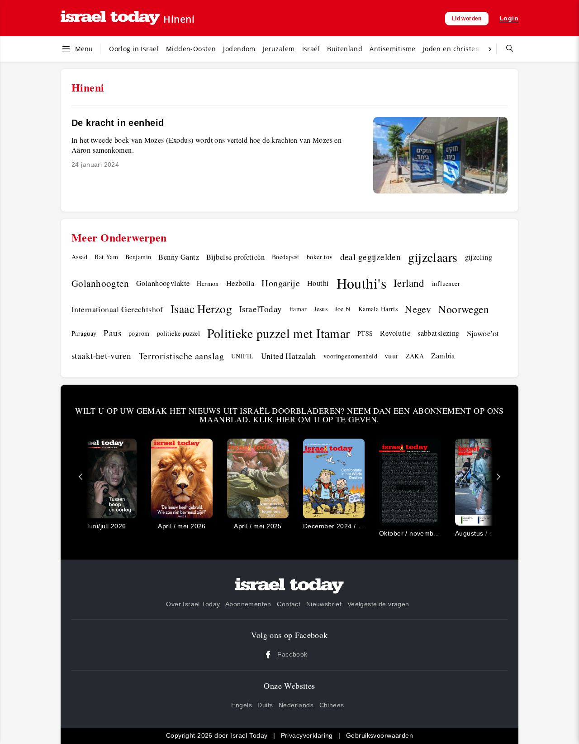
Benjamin (138, 256)
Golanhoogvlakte (163, 283)
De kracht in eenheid (117, 123)
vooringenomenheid (350, 356)
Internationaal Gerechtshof (117, 309)
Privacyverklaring (307, 735)
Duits (265, 705)
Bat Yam (106, 256)
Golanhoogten (100, 283)
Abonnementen (248, 604)
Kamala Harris (378, 308)
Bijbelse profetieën (235, 257)
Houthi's (361, 283)
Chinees (331, 705)
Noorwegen (463, 309)
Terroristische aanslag (181, 356)
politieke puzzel (178, 333)
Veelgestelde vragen (378, 604)
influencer (446, 283)
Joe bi (343, 308)
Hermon (208, 283)
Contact (288, 604)
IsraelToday (260, 308)
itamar (298, 308)
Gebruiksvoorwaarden (379, 735)
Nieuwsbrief (324, 604)
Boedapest (285, 256)
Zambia (443, 356)
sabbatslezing (438, 333)
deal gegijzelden (370, 256)
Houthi (318, 283)
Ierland (409, 283)
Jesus (320, 308)
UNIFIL (242, 356)
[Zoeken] (506, 49)
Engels (241, 705)
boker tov (320, 256)
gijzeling (479, 257)
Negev (418, 308)
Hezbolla (240, 283)
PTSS (365, 333)
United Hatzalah (288, 355)
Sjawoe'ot (483, 333)
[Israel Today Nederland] (110, 18)
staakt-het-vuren (101, 355)
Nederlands (296, 705)
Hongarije (280, 283)
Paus (112, 332)
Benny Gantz (178, 257)
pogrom (139, 333)
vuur (391, 356)
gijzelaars (432, 257)
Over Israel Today (193, 604)
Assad (79, 256)
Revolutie (395, 333)
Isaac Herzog (201, 308)
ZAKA (415, 356)
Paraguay (83, 333)
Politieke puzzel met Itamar (278, 333)
